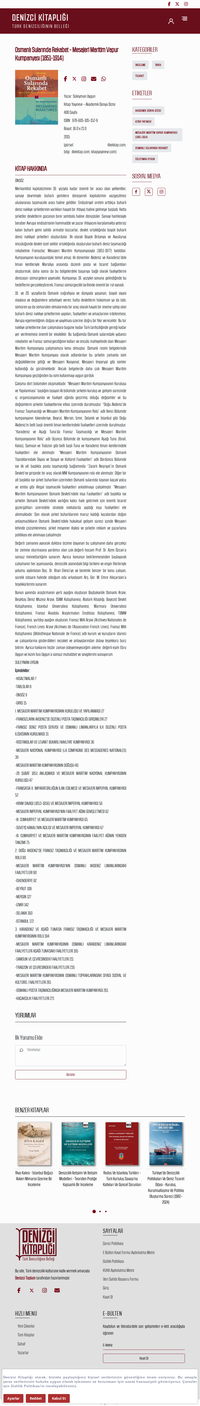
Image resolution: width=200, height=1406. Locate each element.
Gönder (70, 1074)
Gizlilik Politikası (113, 1261)
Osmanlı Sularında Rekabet (151, 148)
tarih (158, 65)
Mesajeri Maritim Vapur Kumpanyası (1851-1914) (156, 135)
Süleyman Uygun (145, 159)
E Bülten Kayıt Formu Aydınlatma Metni (129, 1252)
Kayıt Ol (108, 1297)
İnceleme (140, 65)
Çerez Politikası (113, 1243)
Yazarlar (23, 1352)
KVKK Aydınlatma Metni (118, 1270)
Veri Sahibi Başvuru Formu (121, 1279)
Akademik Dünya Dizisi (148, 110)
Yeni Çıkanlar (26, 1326)
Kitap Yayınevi (143, 121)
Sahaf (21, 1343)
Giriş (106, 1288)
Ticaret (139, 76)
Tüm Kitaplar (26, 1334)
